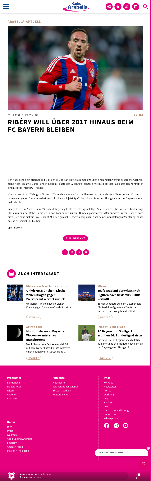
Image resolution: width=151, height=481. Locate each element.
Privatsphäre (111, 418)
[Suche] (145, 6)
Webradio (12, 434)
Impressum (110, 414)
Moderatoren (14, 386)
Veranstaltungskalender (66, 386)
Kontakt (108, 382)
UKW (9, 426)
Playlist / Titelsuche (18, 450)
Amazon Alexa (15, 446)
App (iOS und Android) (19, 438)
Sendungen (13, 382)
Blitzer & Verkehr (62, 390)
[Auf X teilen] (72, 252)
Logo (106, 398)
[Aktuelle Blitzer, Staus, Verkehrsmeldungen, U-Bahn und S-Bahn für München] (126, 6)
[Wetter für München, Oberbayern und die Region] (118, 6)
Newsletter (110, 386)
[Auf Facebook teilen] (65, 252)
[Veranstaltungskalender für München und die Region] (135, 6)
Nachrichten (59, 382)
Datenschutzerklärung (116, 410)
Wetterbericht (60, 394)
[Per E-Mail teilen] (86, 252)
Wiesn (10, 390)
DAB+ (10, 430)
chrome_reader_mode (141, 115)
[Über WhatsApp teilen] (79, 252)
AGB (106, 406)
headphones (135, 115)
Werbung (109, 394)
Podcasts (12, 398)
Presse (107, 390)
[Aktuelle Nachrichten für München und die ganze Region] (109, 6)
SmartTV (12, 442)
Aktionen (12, 394)
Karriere (108, 402)
